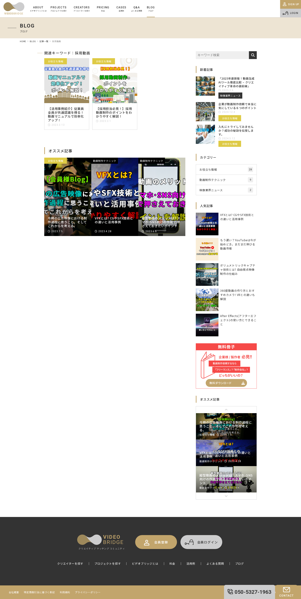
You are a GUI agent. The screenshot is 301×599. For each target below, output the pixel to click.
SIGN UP (293, 4)
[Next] (182, 197)
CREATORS (82, 9)
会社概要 (14, 592)
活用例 (190, 563)
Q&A (136, 9)
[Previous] (47, 197)
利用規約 (65, 592)
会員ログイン (207, 542)
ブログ (239, 563)
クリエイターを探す (70, 563)
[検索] (253, 55)
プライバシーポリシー (88, 592)
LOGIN (294, 13)
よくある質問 (215, 563)
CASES (121, 9)
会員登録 (161, 542)
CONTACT (286, 595)
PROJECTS (59, 9)
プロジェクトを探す (107, 563)
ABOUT (38, 9)
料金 (172, 563)
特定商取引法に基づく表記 (39, 592)
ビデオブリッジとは (145, 563)
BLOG (151, 9)
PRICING (103, 9)
